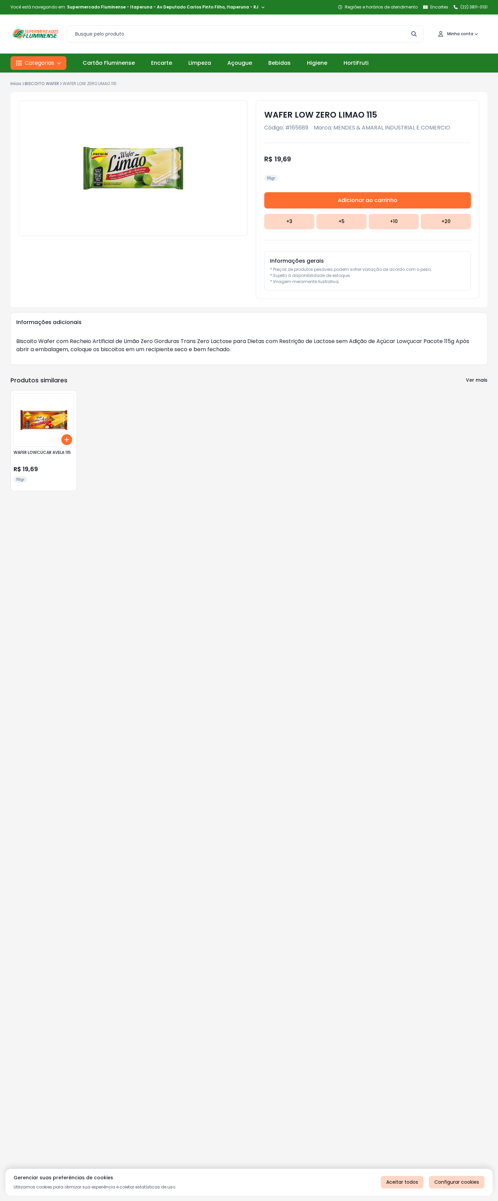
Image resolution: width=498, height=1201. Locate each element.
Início (16, 83)
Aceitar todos (402, 1182)
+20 (446, 221)
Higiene (317, 63)
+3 (289, 221)
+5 (341, 221)
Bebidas (279, 63)
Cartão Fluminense (109, 63)
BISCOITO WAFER (42, 83)
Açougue (239, 63)
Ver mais (476, 380)
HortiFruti (356, 63)
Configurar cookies (456, 1182)
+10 (394, 221)
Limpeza (199, 63)
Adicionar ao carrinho (367, 200)
